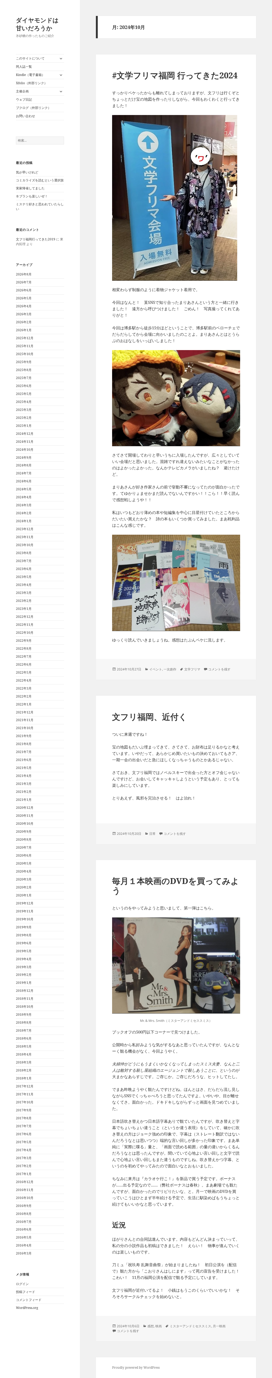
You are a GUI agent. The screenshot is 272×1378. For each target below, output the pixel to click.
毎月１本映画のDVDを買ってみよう (175, 885)
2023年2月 (24, 600)
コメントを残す (219, 669)
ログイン (22, 1284)
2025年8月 (24, 370)
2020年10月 (24, 823)
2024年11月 (24, 441)
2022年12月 (24, 616)
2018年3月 (24, 1062)
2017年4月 (24, 1150)
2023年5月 (24, 577)
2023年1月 (24, 608)
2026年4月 (24, 306)
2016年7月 (24, 1221)
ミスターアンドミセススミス (190, 1326)
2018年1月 (24, 1078)
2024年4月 (24, 497)
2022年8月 (24, 648)
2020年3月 (24, 879)
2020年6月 (24, 855)
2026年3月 (24, 314)
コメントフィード (28, 1300)
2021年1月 (24, 799)
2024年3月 (24, 505)
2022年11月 (24, 624)
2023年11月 (24, 537)
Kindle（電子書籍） (30, 75)
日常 (152, 833)
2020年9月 (24, 831)
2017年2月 (24, 1166)
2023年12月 (24, 529)
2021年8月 (24, 744)
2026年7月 (24, 282)
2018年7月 (24, 1030)
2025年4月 (24, 401)
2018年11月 (24, 998)
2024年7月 (24, 473)
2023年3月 (24, 592)
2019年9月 (24, 927)
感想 (150, 1326)
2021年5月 (24, 767)
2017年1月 (24, 1174)
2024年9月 (24, 457)
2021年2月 (24, 791)
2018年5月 (24, 1046)
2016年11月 (24, 1190)
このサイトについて (30, 58)
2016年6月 (24, 1229)
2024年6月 (24, 481)
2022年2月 (24, 696)
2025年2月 (24, 417)
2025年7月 (24, 378)
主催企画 (22, 91)
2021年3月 (24, 783)
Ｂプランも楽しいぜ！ (32, 196)
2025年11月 (24, 346)
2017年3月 (24, 1158)
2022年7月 (24, 656)
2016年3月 (24, 1253)
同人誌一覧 (24, 66)
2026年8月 (24, 274)
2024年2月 (24, 513)
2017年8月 (24, 1118)
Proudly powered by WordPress (136, 1367)
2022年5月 (24, 672)
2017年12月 (24, 1086)
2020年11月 (24, 815)
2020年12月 (24, 807)
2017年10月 (24, 1102)
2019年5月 (24, 951)
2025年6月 (24, 386)
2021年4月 (24, 775)
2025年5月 (24, 394)
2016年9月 (24, 1205)
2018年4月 (24, 1054)
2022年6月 (24, 664)
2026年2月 (24, 322)
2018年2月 (24, 1070)
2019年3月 (24, 967)
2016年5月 (24, 1237)
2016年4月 (24, 1245)
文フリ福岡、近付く (149, 716)
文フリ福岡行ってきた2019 (35, 239)
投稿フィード (25, 1292)
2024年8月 (24, 465)
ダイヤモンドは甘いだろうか (37, 24)
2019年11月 (24, 911)
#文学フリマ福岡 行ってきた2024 (174, 75)
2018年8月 (24, 1022)
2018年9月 (24, 1014)
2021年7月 (24, 752)
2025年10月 (24, 354)
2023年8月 (24, 553)
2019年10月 (24, 919)
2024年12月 (24, 433)
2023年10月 (24, 545)
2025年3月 (24, 409)
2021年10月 (24, 728)
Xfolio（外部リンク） (31, 83)
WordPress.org (27, 1307)
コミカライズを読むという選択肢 (40, 180)
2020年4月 (24, 871)
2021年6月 (24, 760)
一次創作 (170, 669)
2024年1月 (24, 521)
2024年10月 (24, 449)
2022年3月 (24, 688)
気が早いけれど (27, 172)
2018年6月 (24, 1038)
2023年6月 (24, 569)
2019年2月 (24, 974)
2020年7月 (24, 847)
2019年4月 (24, 959)
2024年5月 (24, 489)
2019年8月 (24, 935)
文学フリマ (192, 669)
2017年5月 (24, 1142)
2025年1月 (24, 425)
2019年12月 (24, 903)
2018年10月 (24, 1006)
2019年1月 (24, 982)
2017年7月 (24, 1126)
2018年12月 (24, 990)
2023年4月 (24, 584)
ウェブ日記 (24, 99)
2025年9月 (24, 362)
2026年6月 (24, 290)
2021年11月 (24, 720)
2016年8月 (24, 1213)
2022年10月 (24, 632)
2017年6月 (24, 1134)
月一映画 (219, 1326)
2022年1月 (24, 704)
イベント (155, 669)
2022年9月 (24, 640)
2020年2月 (24, 887)
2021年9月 (24, 736)
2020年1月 (24, 895)
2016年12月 (24, 1182)
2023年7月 (24, 561)
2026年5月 (24, 298)
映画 (158, 1326)
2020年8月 (24, 839)
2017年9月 (24, 1110)
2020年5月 (24, 863)
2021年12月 (24, 712)
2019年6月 (24, 943)
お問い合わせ (25, 116)
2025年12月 (24, 338)
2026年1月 (24, 330)
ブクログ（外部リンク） (33, 107)
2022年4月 (24, 680)
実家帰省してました (30, 188)
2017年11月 (24, 1094)
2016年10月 (24, 1198)
